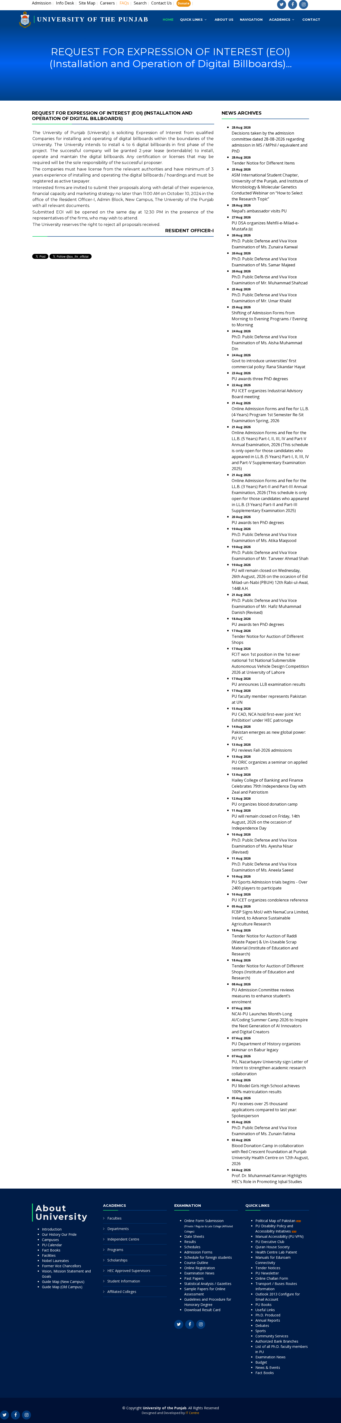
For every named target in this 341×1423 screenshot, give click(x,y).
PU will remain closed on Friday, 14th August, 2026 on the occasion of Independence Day (266, 822)
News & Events (267, 1367)
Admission (41, 3)
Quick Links (191, 19)
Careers (107, 3)
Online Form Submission (208, 1225)
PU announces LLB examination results (268, 684)
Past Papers (194, 1278)
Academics (279, 19)
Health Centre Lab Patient (276, 1252)
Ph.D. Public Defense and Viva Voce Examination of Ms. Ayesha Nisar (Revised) (264, 846)
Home (168, 19)
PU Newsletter (267, 1273)
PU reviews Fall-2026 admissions (262, 750)
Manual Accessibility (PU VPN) (279, 1236)
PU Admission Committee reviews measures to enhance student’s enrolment (263, 996)
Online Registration (199, 1267)
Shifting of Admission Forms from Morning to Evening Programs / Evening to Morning (269, 319)
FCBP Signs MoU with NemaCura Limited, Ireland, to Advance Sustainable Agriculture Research (270, 918)
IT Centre (192, 1413)
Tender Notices (267, 1267)
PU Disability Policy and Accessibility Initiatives (274, 1229)
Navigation (251, 19)
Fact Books (51, 1250)
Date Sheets (194, 1236)
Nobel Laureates (55, 1260)
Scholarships (117, 1260)
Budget (261, 1362)
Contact (311, 19)
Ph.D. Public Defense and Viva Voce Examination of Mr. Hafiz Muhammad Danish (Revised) (266, 606)
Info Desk (65, 3)
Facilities (49, 1255)
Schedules (192, 1247)
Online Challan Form (271, 1278)
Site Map (87, 3)
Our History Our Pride (59, 1234)
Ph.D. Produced (267, 1315)
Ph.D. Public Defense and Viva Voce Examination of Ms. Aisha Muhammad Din (267, 343)
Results (190, 1241)
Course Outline (196, 1262)
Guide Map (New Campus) (63, 1281)
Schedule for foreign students (208, 1257)
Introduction (52, 1229)
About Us (224, 19)
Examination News (199, 1273)
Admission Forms (198, 1252)
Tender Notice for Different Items (263, 163)
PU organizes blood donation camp (265, 804)
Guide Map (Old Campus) (62, 1286)
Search (140, 3)
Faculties (114, 1218)
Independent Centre (123, 1239)
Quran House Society (272, 1247)
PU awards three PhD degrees (260, 378)
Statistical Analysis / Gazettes (207, 1283)
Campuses (50, 1239)
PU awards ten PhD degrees (258, 522)
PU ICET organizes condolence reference (270, 900)
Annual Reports (267, 1320)
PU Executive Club (269, 1241)
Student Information (123, 1281)
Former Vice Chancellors (61, 1265)
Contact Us (161, 3)
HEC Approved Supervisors (128, 1270)
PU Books (263, 1304)
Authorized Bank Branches (276, 1341)
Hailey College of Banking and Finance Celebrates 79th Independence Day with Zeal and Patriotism (269, 786)
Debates (262, 1325)
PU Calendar (52, 1245)
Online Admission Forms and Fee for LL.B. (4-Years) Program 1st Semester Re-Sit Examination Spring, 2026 (270, 414)
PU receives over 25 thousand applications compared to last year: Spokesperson (264, 1109)
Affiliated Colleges (121, 1291)
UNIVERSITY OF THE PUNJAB (93, 19)
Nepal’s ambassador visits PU (259, 211)
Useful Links (265, 1309)
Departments (118, 1228)
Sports (260, 1330)
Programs (115, 1249)
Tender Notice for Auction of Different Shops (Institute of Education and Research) (268, 972)
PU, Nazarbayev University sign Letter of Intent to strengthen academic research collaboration (270, 1067)
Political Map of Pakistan (275, 1220)
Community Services (271, 1336)
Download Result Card (202, 1309)
